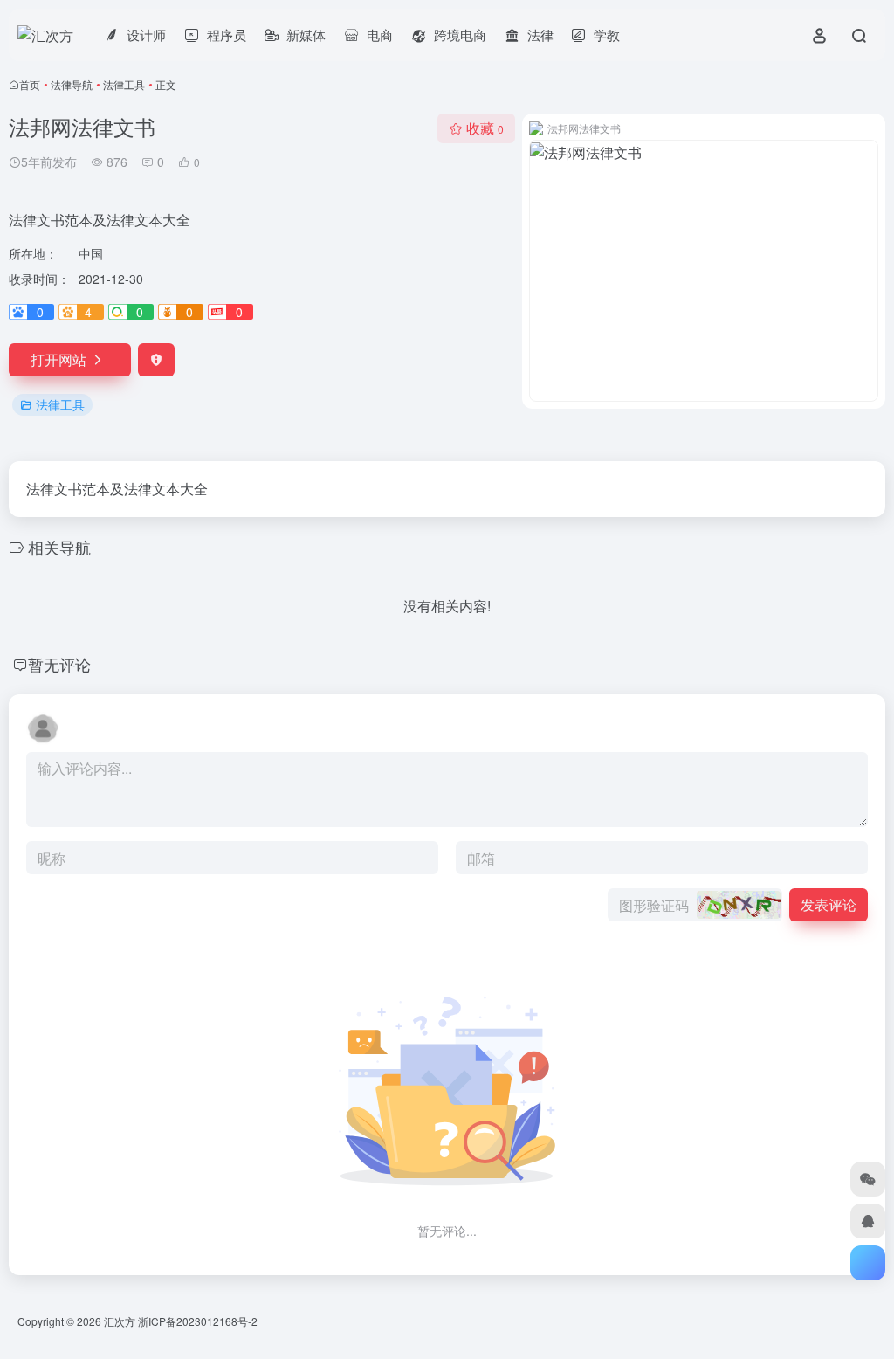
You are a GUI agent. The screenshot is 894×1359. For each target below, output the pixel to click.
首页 (29, 84)
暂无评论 (59, 663)
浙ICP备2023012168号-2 (198, 1321)
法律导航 (72, 84)
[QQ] (867, 1221)
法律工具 (124, 84)
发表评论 (828, 904)
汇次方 (119, 1321)
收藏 (485, 128)
